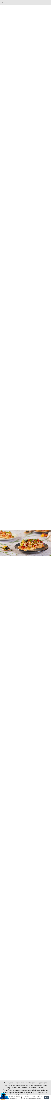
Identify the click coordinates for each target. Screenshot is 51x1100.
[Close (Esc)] (48, 2)
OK (46, 1098)
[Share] (43, 2)
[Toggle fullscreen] (37, 2)
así (32, 1097)
